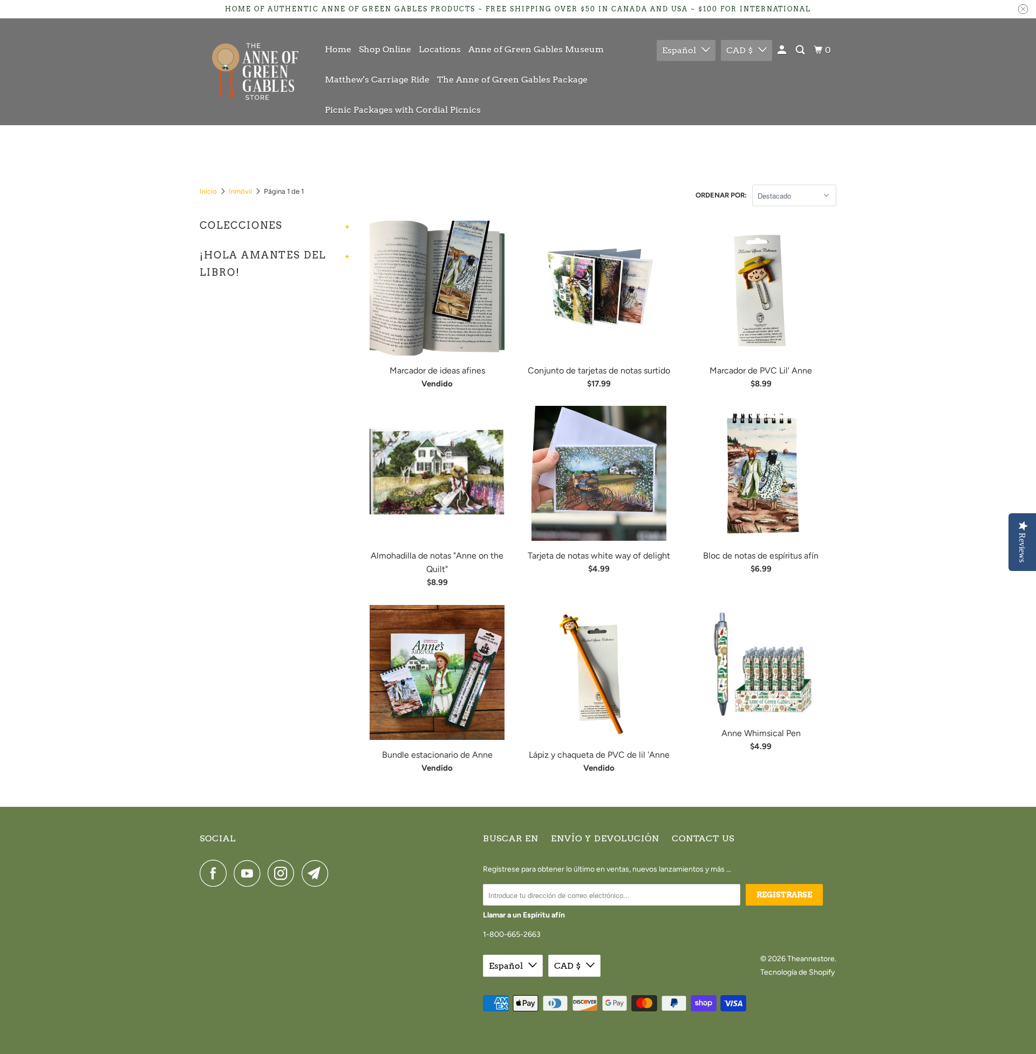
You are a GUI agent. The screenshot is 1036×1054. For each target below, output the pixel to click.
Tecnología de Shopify (797, 972)
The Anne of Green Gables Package (512, 79)
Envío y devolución (605, 838)
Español (679, 50)
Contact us (703, 838)
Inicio (208, 191)
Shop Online (385, 49)
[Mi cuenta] (782, 50)
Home (338, 49)
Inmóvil (240, 191)
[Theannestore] (255, 71)
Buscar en (511, 838)
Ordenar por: (721, 195)
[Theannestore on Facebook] (216, 873)
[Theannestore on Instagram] (284, 873)
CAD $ (739, 50)
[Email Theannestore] (318, 873)
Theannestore (811, 958)
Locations (440, 49)
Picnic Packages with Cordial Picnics (403, 110)
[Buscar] (801, 50)
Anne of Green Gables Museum (536, 49)
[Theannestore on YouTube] (250, 873)
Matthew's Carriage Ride (377, 79)
